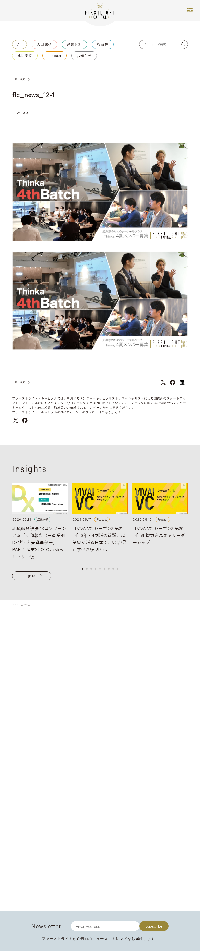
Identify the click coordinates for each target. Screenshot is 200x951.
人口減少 (44, 44)
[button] (82, 569)
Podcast (55, 55)
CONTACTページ (91, 407)
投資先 (102, 44)
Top (14, 604)
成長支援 (24, 55)
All (19, 44)
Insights (28, 575)
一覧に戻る (19, 79)
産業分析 (74, 44)
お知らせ (84, 55)
